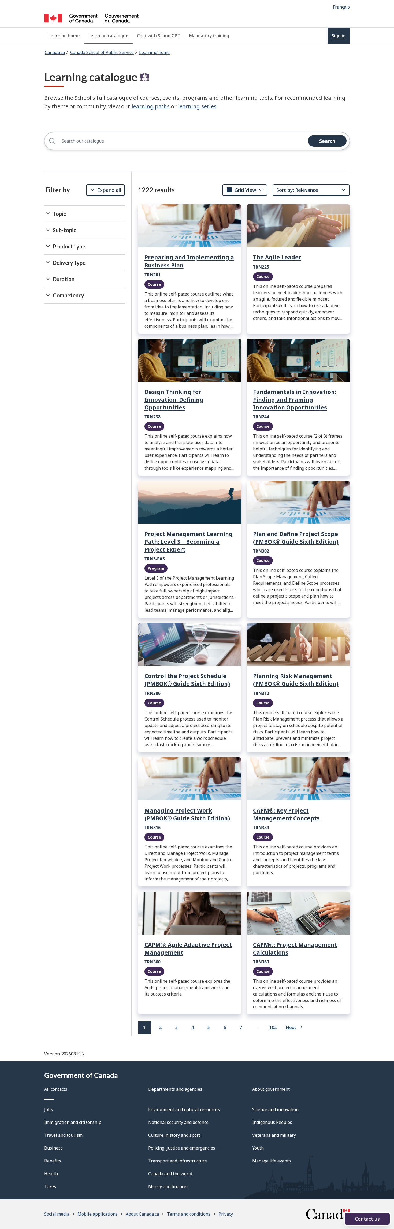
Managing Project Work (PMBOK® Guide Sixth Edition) (187, 814)
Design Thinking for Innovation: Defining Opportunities (173, 399)
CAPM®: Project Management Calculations (295, 948)
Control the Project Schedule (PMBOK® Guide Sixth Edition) (187, 679)
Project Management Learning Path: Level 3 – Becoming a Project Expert (188, 541)
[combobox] (241, 190)
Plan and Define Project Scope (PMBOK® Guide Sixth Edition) (296, 537)
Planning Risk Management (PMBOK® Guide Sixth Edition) (296, 679)
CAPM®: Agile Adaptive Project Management (188, 948)
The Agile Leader (277, 257)
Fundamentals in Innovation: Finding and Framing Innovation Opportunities (294, 399)
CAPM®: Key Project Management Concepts (286, 814)
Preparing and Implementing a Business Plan (189, 261)
